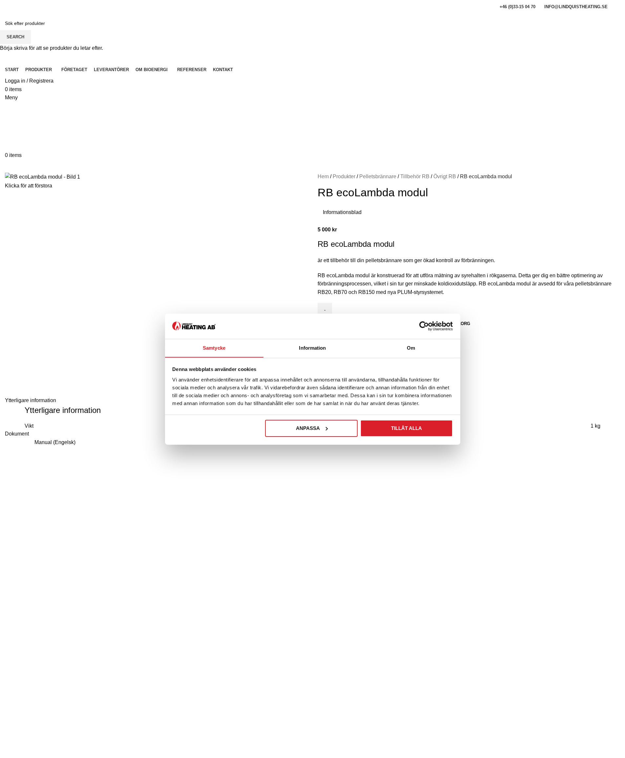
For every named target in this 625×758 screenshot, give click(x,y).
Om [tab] (411, 347)
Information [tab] (312, 347)
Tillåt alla (406, 428)
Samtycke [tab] (214, 347)
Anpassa (308, 428)
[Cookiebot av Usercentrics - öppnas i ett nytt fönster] (424, 326)
